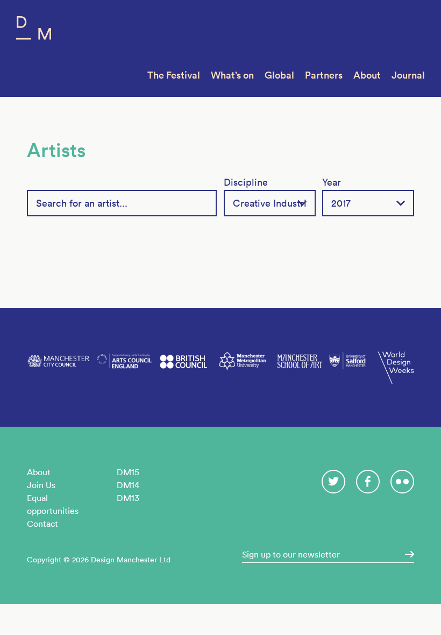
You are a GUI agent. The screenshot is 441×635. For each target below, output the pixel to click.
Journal (408, 75)
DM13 (128, 497)
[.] (406, 554)
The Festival (173, 75)
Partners (324, 75)
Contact (42, 523)
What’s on (232, 75)
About (367, 75)
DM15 (128, 472)
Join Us (41, 484)
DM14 (128, 484)
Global (279, 75)
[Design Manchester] (33, 30)
